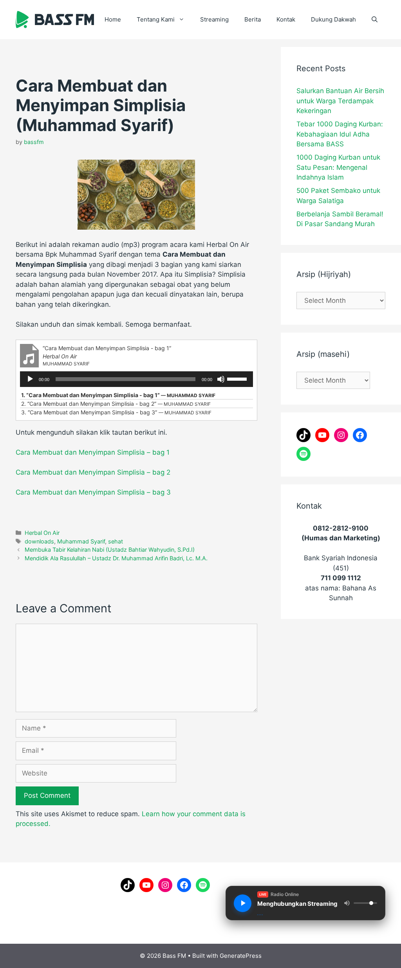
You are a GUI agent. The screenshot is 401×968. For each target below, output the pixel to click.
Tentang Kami (156, 19)
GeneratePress (241, 955)
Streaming (214, 19)
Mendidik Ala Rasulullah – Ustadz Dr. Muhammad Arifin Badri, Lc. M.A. (116, 558)
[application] (136, 379)
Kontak (285, 19)
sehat (115, 541)
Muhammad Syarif (81, 541)
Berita (252, 19)
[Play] (30, 379)
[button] (374, 19)
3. (116, 412)
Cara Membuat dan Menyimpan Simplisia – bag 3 (93, 492)
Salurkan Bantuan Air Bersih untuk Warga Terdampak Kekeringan (340, 101)
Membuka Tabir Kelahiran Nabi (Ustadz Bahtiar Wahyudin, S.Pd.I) (110, 549)
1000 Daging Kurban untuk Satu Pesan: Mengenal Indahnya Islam (338, 167)
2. (116, 403)
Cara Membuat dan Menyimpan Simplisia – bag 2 (93, 472)
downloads (39, 541)
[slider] (238, 378)
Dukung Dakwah (333, 19)
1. (118, 395)
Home (113, 19)
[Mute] (221, 379)
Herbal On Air (42, 532)
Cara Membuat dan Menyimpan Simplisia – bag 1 (93, 452)
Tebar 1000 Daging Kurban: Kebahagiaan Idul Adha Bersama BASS (339, 134)
